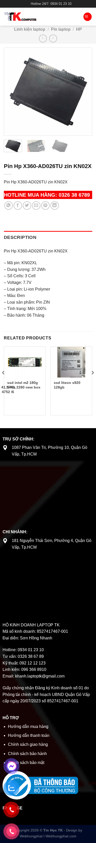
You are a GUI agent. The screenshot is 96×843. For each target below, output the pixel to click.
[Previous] (12, 92)
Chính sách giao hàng (28, 744)
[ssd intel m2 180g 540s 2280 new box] (24, 362)
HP (79, 29)
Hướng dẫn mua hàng (28, 726)
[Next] (83, 92)
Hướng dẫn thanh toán (28, 735)
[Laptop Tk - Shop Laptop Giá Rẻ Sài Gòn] (36, 17)
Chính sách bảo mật (26, 762)
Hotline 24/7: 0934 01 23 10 (51, 4)
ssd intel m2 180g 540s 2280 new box (23, 385)
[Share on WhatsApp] (8, 205)
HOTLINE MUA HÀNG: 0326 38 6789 (47, 195)
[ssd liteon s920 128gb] (71, 362)
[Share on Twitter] (27, 205)
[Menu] (87, 17)
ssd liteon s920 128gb (67, 385)
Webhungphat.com (61, 836)
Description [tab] (20, 237)
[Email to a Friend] (36, 205)
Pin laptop (61, 29)
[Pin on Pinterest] (45, 205)
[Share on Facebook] (18, 205)
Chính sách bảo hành (27, 753)
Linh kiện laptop (29, 29)
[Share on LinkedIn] (54, 205)
